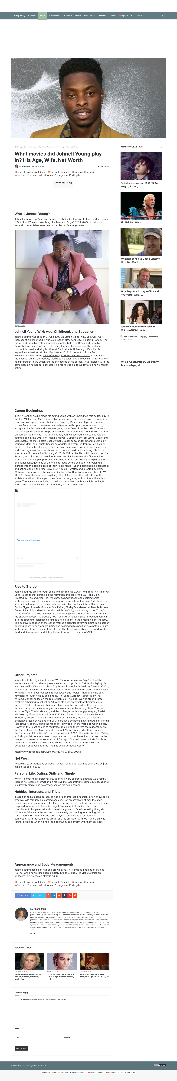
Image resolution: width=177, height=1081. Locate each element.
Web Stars (102, 18)
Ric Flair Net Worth (131, 224)
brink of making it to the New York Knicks (66, 357)
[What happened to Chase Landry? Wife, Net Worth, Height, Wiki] (141, 244)
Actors (42, 18)
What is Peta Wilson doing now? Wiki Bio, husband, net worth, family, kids (28, 979)
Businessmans (89, 18)
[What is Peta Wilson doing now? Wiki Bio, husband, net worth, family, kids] (29, 964)
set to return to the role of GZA (74, 634)
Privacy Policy (32, 1068)
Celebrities (32, 18)
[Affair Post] (88, 7)
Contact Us (42, 1068)
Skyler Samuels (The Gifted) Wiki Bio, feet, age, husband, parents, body (60, 979)
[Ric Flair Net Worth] (141, 208)
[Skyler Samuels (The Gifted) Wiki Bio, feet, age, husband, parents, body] (62, 964)
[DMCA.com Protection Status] (160, 1068)
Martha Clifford (24, 169)
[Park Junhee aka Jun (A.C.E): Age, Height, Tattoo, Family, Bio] (141, 169)
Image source (20, 328)
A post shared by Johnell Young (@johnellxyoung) (47, 580)
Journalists (68, 18)
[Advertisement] (88, 41)
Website (67, 1040)
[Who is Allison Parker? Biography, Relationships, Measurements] (141, 349)
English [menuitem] (47, 1075)
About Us (21, 1068)
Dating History (19, 18)
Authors (113, 18)
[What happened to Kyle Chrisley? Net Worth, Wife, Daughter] (141, 280)
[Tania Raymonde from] (141, 314)
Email (17, 1040)
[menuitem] (123, 18)
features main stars (61, 606)
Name (17, 1031)
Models (78, 18)
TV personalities (54, 18)
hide (69, 185)
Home (18, 149)
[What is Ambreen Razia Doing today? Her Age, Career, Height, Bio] (94, 964)
